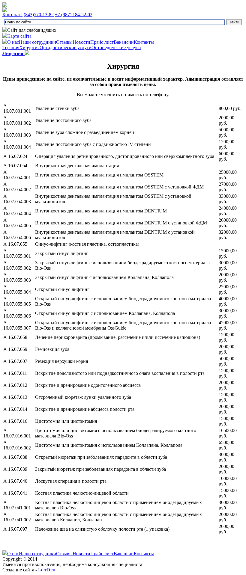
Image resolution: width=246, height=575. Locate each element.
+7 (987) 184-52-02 (73, 14)
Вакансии (124, 42)
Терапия (10, 47)
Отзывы (64, 42)
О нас (13, 42)
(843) (39, 14)
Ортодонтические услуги (66, 47)
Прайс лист (102, 42)
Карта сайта (19, 36)
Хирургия (29, 47)
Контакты (12, 14)
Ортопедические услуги (116, 47)
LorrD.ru (46, 569)
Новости (81, 42)
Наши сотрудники (37, 42)
